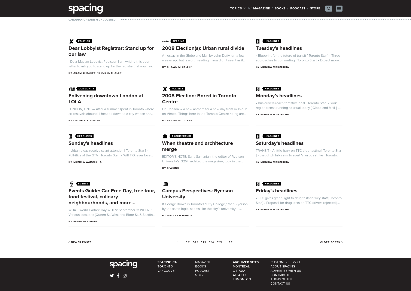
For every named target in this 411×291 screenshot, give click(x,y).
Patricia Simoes (85, 221)
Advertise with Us (286, 271)
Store (315, 8)
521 (188, 242)
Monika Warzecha (275, 67)
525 (219, 242)
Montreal (241, 266)
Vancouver (167, 271)
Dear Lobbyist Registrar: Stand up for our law (111, 51)
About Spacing (283, 266)
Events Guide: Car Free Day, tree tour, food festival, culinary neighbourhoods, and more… (111, 196)
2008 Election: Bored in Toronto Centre (199, 98)
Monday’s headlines (279, 95)
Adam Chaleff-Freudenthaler (97, 73)
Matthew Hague (179, 215)
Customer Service (286, 262)
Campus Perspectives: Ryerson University (197, 193)
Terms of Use (282, 279)
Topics (236, 8)
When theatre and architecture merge (197, 146)
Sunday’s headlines (90, 143)
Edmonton (242, 279)
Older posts (330, 242)
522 (195, 242)
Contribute (280, 275)
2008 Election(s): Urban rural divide (203, 48)
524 (211, 242)
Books (280, 8)
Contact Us (280, 283)
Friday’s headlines (276, 190)
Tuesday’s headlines (279, 48)
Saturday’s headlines (280, 143)
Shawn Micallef (179, 67)
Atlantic (240, 275)
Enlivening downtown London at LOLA (105, 98)
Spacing (173, 168)
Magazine (261, 8)
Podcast (297, 8)
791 (231, 242)
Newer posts (81, 242)
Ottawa (239, 271)
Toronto (165, 266)
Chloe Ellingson (86, 120)
